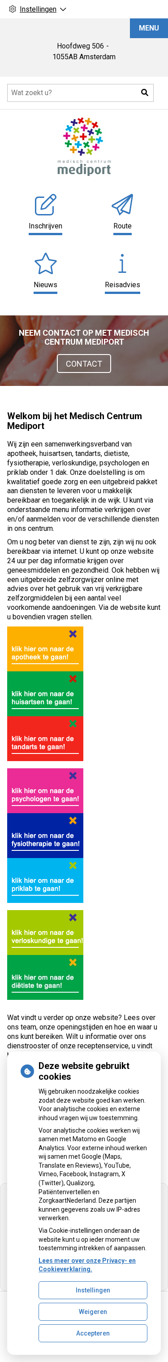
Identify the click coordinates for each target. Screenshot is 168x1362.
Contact (84, 363)
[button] (145, 93)
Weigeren (93, 1311)
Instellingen (93, 1290)
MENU (149, 28)
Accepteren (93, 1333)
